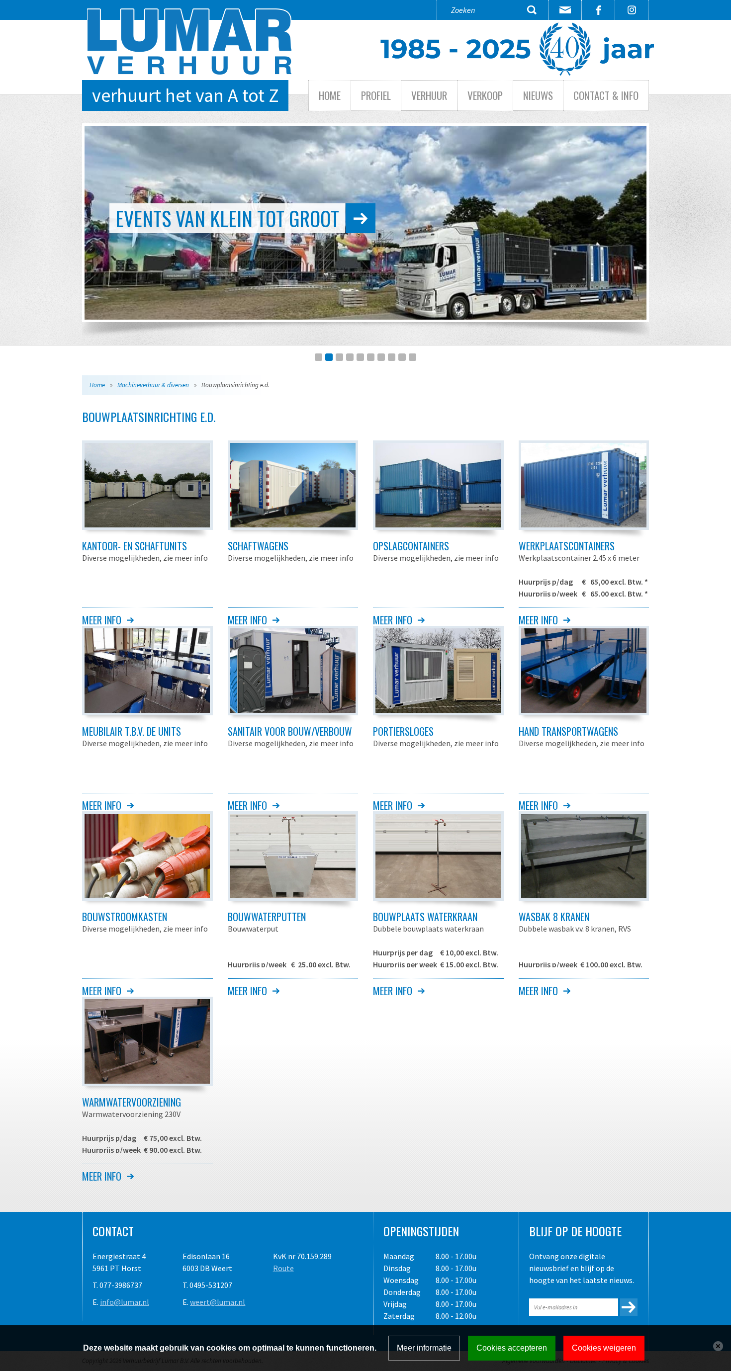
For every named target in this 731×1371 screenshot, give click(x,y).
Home (330, 95)
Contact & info (606, 95)
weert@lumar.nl (217, 1302)
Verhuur (429, 95)
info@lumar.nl (124, 1302)
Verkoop (485, 95)
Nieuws (538, 95)
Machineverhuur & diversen (153, 385)
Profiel (376, 95)
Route (283, 1268)
